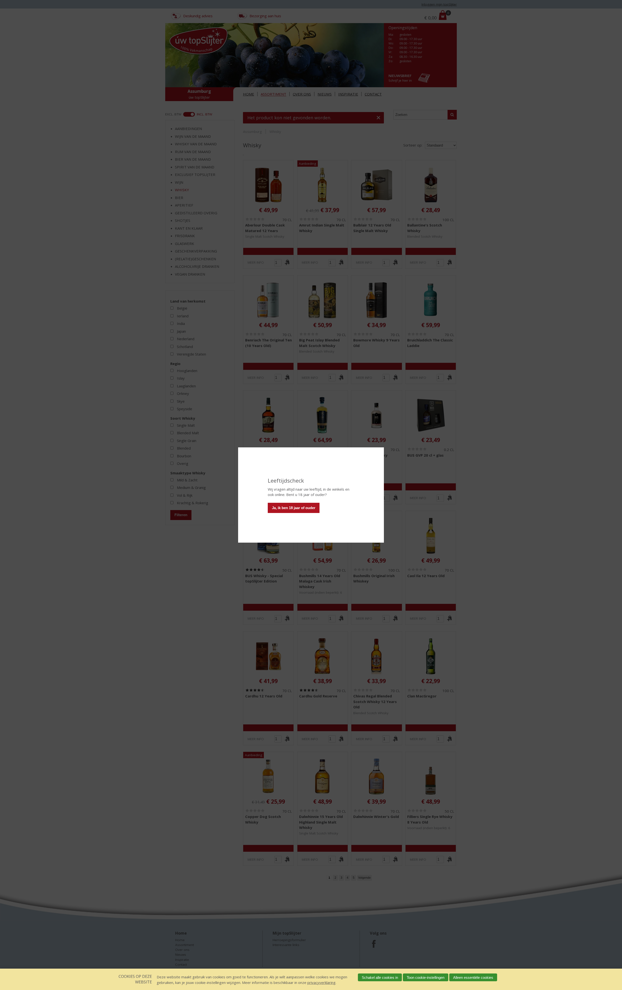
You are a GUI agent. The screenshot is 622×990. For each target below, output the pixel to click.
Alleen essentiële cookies (473, 977)
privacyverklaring (321, 982)
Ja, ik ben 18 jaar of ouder (293, 508)
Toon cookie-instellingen (425, 977)
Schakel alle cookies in (380, 977)
